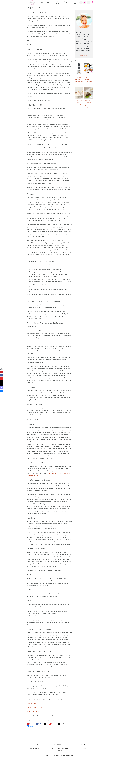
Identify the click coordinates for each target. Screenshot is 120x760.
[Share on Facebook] (1, 375)
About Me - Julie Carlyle (65, 2)
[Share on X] (1, 381)
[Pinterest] (88, 2)
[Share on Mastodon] (1, 387)
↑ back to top (60, 739)
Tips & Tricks (75, 2)
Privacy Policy (35, 748)
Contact (84, 748)
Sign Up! (54, 748)
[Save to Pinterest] (1, 372)
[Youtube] (84, 2)
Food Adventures (56, 2)
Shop (48, 2)
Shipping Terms (31, 703)
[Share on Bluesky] (1, 391)
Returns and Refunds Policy (35, 707)
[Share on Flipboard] (1, 378)
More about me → (84, 55)
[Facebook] (81, 2)
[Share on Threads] (1, 384)
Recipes (42, 2)
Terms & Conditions (33, 711)
